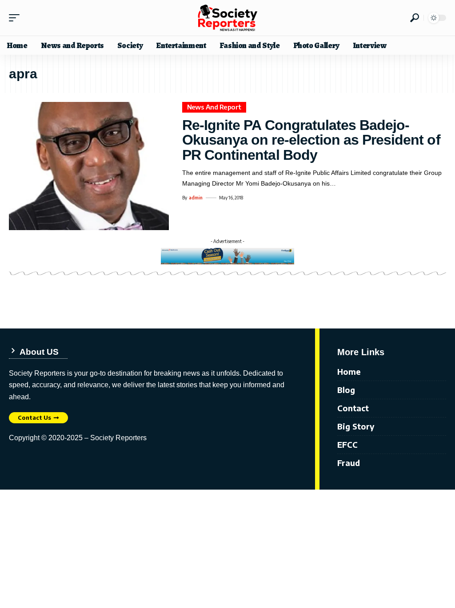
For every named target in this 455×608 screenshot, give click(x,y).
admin (196, 197)
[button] (16, 17)
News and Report (214, 107)
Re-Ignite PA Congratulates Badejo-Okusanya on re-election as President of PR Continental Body (311, 140)
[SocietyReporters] (227, 18)
